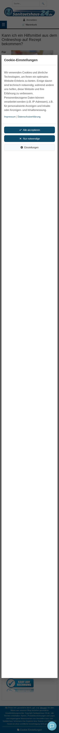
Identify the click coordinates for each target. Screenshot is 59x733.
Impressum (10, 116)
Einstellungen (31, 147)
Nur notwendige (31, 138)
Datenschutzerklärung (29, 116)
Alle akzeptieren (31, 130)
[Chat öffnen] (52, 726)
